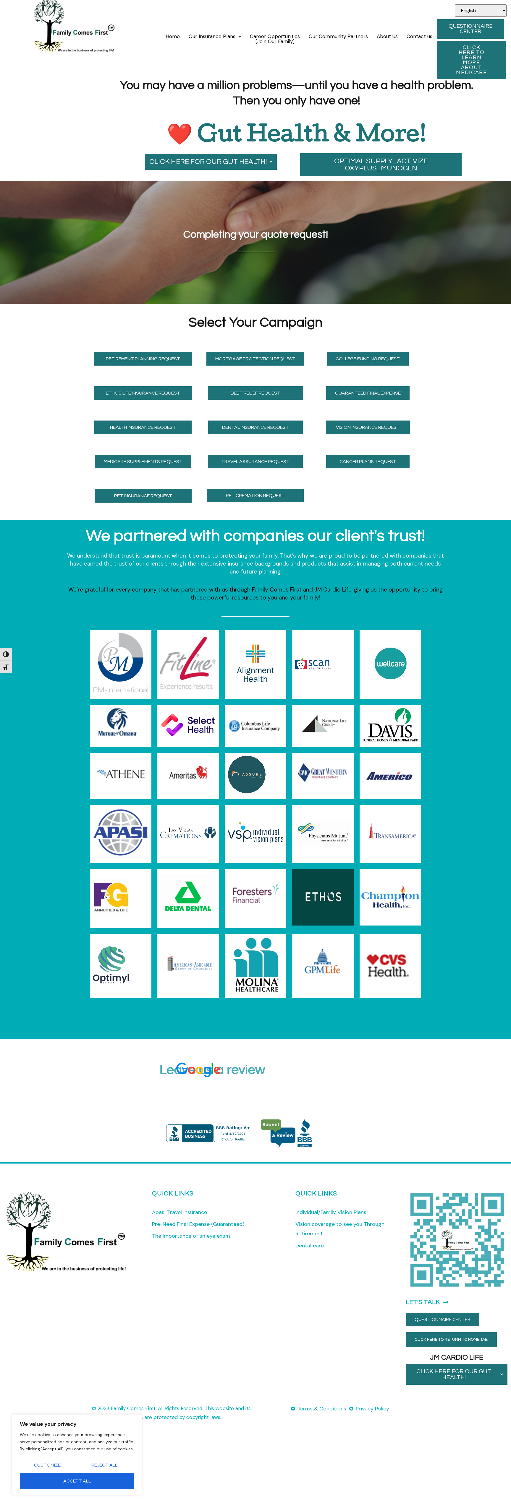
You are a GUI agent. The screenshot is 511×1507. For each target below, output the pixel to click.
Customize (47, 1465)
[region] (77, 1454)
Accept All (77, 1481)
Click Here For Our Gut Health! (208, 161)
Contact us (419, 36)
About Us (387, 36)
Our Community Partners (338, 36)
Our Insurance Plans (212, 36)
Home (173, 36)
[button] (214, 36)
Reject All (104, 1465)
